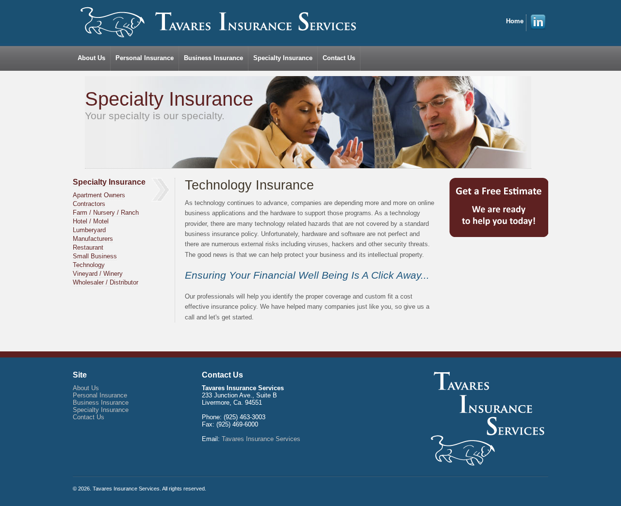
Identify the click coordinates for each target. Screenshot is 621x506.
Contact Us (339, 58)
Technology (89, 265)
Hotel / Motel (91, 221)
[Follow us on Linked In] (538, 28)
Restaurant (88, 247)
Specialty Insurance (282, 58)
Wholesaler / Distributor (105, 282)
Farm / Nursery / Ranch (106, 212)
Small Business (95, 256)
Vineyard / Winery (98, 273)
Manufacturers (93, 238)
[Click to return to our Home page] (219, 22)
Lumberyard (89, 230)
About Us (91, 58)
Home (514, 21)
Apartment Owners (99, 195)
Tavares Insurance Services (261, 439)
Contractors (89, 203)
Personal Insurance (144, 58)
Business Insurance (213, 58)
